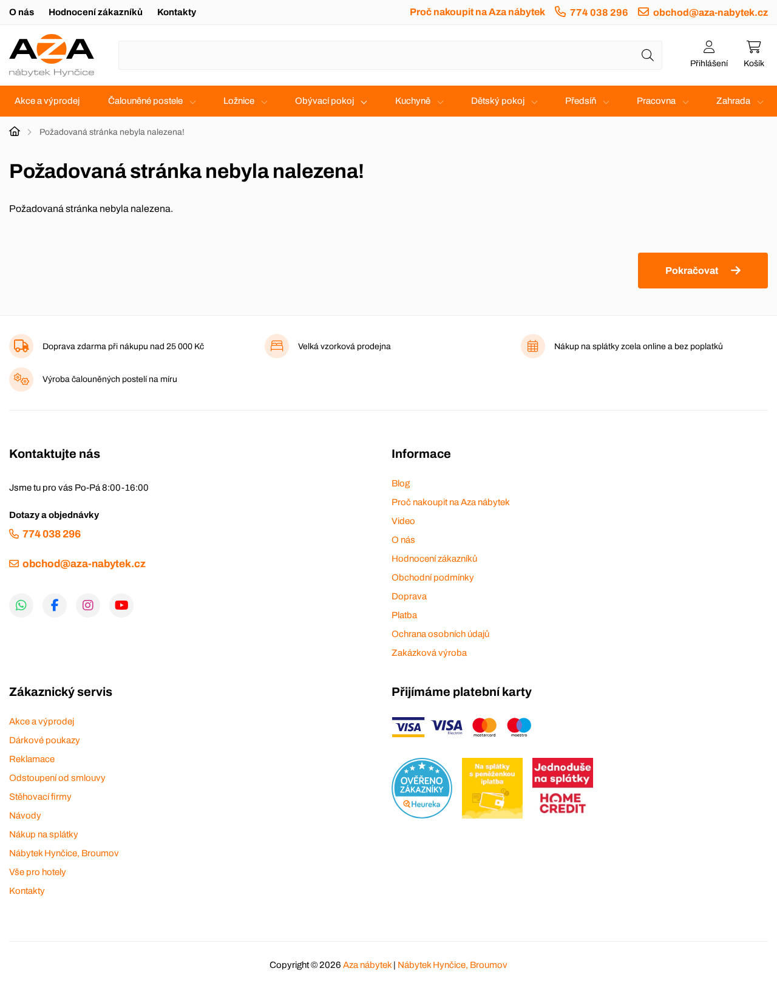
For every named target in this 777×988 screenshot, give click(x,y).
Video (403, 521)
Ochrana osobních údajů (440, 634)
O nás (21, 12)
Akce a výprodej (47, 101)
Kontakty (176, 12)
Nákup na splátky (43, 834)
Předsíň (580, 101)
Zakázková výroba (429, 653)
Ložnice (238, 101)
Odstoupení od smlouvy (57, 778)
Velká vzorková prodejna (344, 346)
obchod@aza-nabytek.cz (710, 12)
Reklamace (32, 759)
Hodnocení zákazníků (96, 12)
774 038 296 (599, 12)
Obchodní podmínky (433, 577)
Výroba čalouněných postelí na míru (109, 379)
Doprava (409, 596)
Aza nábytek (367, 965)
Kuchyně (412, 101)
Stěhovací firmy (40, 797)
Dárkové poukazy (44, 740)
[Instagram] (88, 605)
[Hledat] (647, 55)
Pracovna (656, 101)
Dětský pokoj (497, 101)
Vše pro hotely (37, 872)
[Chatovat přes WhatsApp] (21, 605)
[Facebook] (54, 605)
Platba (404, 615)
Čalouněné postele (145, 101)
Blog (401, 483)
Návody (25, 815)
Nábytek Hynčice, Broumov (64, 853)
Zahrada (733, 101)
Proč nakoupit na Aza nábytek (477, 12)
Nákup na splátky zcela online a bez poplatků (638, 346)
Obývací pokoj (324, 101)
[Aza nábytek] (51, 55)
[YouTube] (121, 605)
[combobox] (390, 55)
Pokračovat (691, 270)
